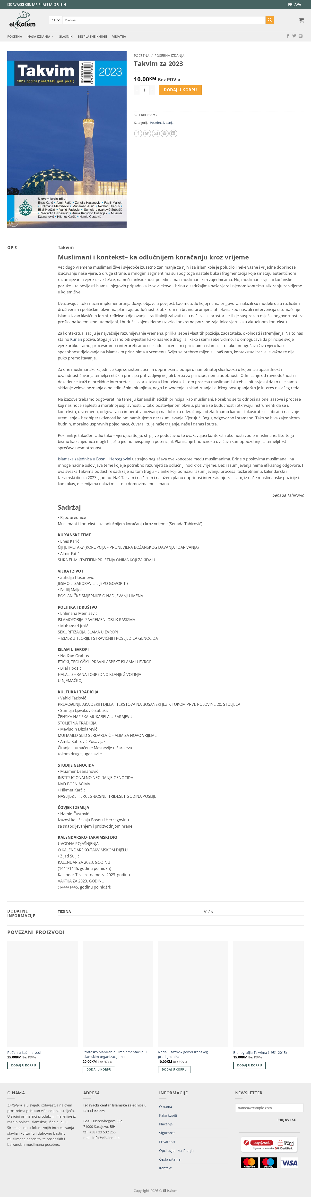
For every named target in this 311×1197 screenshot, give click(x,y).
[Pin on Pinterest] (165, 134)
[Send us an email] (300, 36)
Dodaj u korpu (180, 89)
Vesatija (119, 36)
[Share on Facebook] (138, 134)
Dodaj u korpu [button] (23, 1065)
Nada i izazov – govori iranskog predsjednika (183, 1054)
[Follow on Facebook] (288, 36)
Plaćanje (166, 1124)
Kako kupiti (168, 1115)
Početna (14, 36)
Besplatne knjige (92, 36)
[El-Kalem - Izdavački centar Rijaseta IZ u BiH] (24, 20)
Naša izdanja (38, 36)
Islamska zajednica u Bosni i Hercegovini (94, 459)
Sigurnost (167, 1132)
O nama (165, 1106)
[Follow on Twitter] (294, 36)
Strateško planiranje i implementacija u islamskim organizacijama (115, 1054)
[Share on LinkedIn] (173, 134)
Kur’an (76, 339)
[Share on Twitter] (147, 134)
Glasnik (65, 36)
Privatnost (167, 1141)
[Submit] (270, 20)
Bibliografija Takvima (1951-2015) (260, 1052)
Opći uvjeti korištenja (176, 1150)
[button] (294, 4)
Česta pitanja (170, 1159)
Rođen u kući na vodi (24, 1052)
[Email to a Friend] (156, 134)
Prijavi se (286, 1119)
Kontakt (165, 1168)
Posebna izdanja (169, 55)
